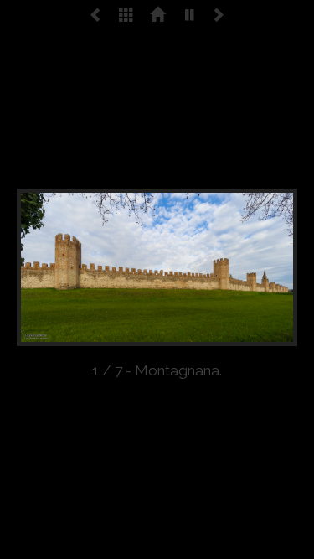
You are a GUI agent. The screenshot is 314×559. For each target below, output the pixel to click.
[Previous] (73, 267)
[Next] (241, 267)
